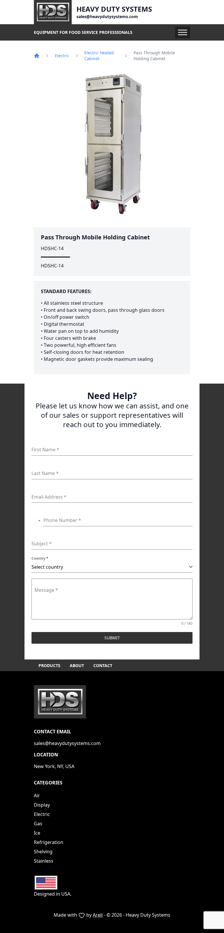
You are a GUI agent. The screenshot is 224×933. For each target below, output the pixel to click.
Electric (62, 55)
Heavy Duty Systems (114, 9)
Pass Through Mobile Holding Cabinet (95, 237)
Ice (37, 833)
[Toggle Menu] (182, 32)
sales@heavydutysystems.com (107, 16)
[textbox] (110, 566)
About (77, 665)
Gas (38, 823)
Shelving (43, 851)
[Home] (37, 56)
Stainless (43, 861)
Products (49, 665)
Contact (102, 665)
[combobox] (36, 520)
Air (37, 795)
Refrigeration (48, 842)
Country (40, 558)
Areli (98, 915)
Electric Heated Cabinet (99, 55)
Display (42, 805)
